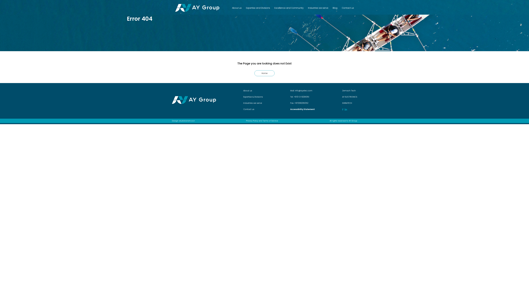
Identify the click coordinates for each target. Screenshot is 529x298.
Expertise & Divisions (253, 96)
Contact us (348, 8)
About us (237, 8)
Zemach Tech (349, 90)
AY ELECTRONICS (349, 96)
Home (265, 73)
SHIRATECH (347, 103)
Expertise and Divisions (258, 8)
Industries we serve (318, 8)
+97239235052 (301, 103)
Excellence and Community (289, 8)
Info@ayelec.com (303, 90)
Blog (335, 8)
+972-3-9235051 (301, 96)
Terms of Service (270, 120)
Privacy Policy (252, 120)
